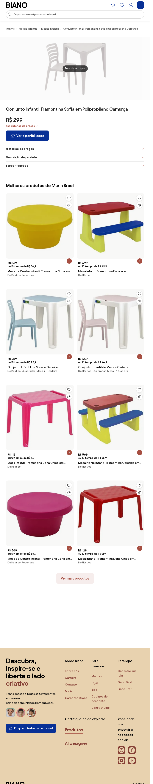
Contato (71, 684)
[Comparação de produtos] (113, 5)
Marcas (96, 676)
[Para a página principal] (16, 5)
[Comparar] (69, 205)
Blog (94, 689)
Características (76, 698)
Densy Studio (100, 707)
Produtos (74, 729)
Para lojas (125, 661)
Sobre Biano (74, 661)
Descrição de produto (21, 157)
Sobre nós (72, 671)
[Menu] (140, 5)
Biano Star (125, 689)
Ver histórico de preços (20, 126)
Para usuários (97, 663)
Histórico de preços (20, 148)
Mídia (69, 691)
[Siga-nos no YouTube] (121, 760)
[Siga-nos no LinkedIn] (132, 760)
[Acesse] (131, 5)
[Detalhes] (69, 261)
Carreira (70, 677)
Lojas (95, 683)
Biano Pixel (125, 682)
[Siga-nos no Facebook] (132, 750)
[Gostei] (69, 198)
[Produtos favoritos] (122, 5)
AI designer (76, 743)
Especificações (17, 165)
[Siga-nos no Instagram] (121, 750)
